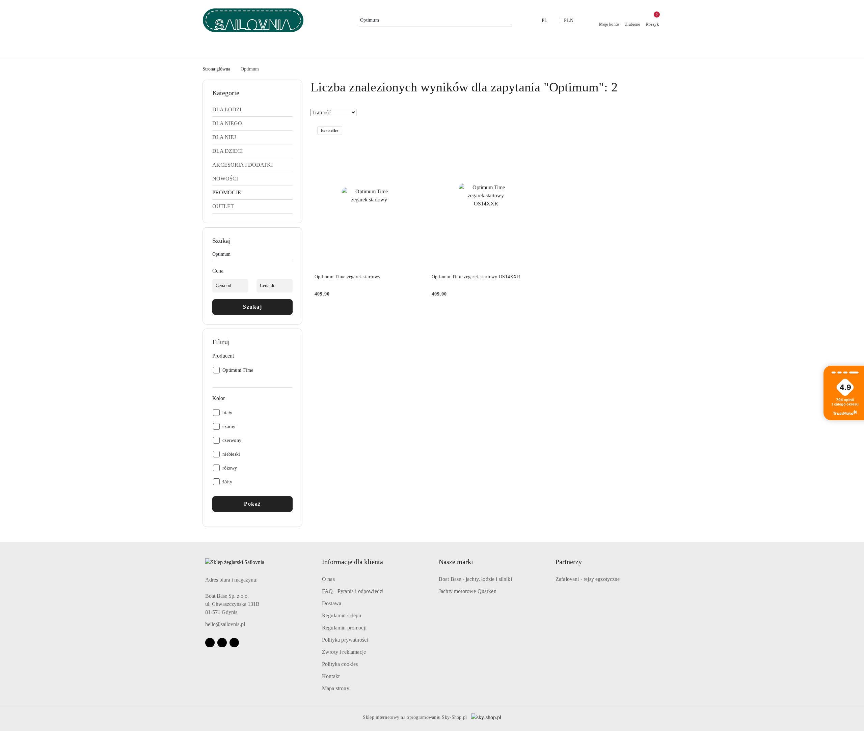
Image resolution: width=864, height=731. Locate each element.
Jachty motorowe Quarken (467, 591)
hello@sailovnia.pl (225, 624)
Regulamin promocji (344, 627)
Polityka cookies (340, 664)
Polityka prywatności (345, 640)
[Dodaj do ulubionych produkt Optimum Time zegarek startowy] (416, 131)
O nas (328, 579)
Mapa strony (335, 688)
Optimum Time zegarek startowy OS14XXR (476, 276)
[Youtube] (222, 642)
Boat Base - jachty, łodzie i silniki (475, 579)
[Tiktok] (234, 642)
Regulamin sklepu (341, 615)
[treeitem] (252, 109)
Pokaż (252, 504)
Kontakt (331, 676)
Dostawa (331, 603)
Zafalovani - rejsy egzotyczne (588, 579)
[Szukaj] (290, 255)
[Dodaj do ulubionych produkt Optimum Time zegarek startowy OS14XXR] (533, 131)
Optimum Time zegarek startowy (347, 276)
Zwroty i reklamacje (344, 652)
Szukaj (252, 307)
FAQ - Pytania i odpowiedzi (352, 591)
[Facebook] (210, 642)
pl (545, 20)
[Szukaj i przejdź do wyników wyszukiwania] (508, 20)
